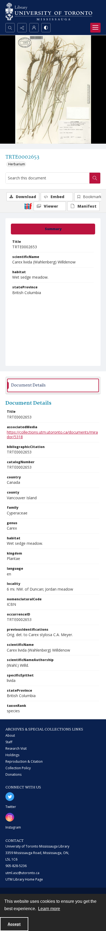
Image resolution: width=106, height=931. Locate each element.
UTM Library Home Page (24, 879)
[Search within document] (94, 178)
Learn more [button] (49, 908)
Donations (13, 774)
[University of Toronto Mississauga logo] (48, 11)
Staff (8, 742)
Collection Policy (18, 768)
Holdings (12, 755)
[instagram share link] (9, 817)
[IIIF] (28, 206)
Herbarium (16, 164)
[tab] (53, 229)
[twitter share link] (9, 796)
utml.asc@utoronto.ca (22, 873)
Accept (14, 924)
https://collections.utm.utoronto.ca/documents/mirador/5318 (52, 434)
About (10, 735)
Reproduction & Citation (24, 761)
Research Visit (16, 748)
